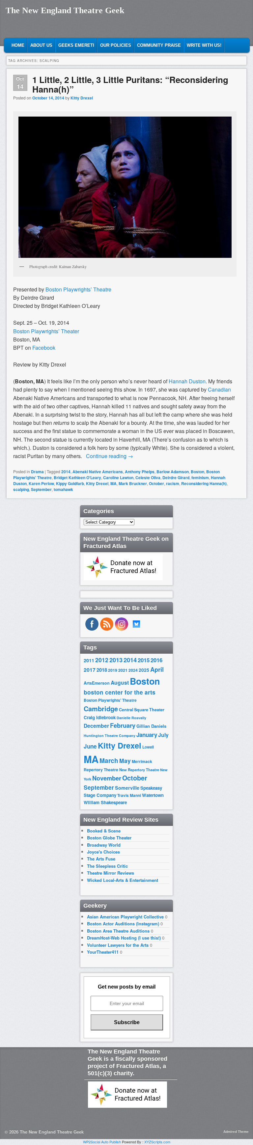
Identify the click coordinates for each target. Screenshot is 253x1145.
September (41, 489)
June (90, 746)
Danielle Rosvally (131, 717)
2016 (156, 660)
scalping (21, 489)
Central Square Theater (141, 710)
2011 (89, 660)
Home (18, 45)
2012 (101, 660)
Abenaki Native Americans (97, 472)
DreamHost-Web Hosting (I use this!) (124, 938)
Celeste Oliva (147, 477)
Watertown (153, 795)
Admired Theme (236, 1131)
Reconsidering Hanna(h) (204, 483)
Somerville (127, 787)
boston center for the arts (119, 692)
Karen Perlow (41, 483)
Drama (37, 472)
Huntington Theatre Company (109, 735)
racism (172, 483)
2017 (90, 669)
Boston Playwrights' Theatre (110, 700)
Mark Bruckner (133, 483)
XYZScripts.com (157, 1141)
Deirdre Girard (175, 477)
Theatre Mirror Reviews (110, 873)
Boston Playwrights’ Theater (46, 331)
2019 (112, 670)
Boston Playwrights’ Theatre (78, 289)
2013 (116, 660)
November (106, 778)
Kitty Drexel (81, 98)
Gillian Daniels (151, 726)
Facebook (43, 347)
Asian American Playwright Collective (125, 916)
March (108, 760)
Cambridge (101, 708)
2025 (144, 670)
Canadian (219, 389)
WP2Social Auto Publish (102, 1141)
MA (113, 483)
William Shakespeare (105, 802)
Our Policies (115, 45)
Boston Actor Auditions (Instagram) (123, 923)
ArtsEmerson (97, 683)
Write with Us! (204, 45)
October (156, 483)
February (122, 725)
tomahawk (63, 489)
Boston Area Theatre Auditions (118, 931)
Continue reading (109, 456)
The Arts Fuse (101, 859)
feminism (200, 477)
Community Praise (159, 45)
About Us (41, 45)
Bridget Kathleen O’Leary (77, 477)
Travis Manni (129, 795)
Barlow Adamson (172, 472)
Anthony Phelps (140, 472)
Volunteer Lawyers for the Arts (118, 945)
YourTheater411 (103, 952)
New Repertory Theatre (139, 769)
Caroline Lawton (118, 477)
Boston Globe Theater (109, 837)
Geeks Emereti (76, 45)
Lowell (148, 747)
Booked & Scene (104, 831)
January (146, 735)
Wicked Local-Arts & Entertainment (122, 880)
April (157, 669)
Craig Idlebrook (100, 717)
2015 (144, 660)
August (120, 682)
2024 (133, 670)
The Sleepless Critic (107, 866)
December (96, 725)
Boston (197, 472)
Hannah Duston (187, 381)
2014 (65, 472)
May (125, 760)
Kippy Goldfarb (70, 483)
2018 (102, 669)
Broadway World (104, 845)
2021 (122, 670)
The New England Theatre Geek (65, 10)
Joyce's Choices (103, 852)
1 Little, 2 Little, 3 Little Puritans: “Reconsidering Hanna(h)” (130, 84)
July (163, 735)
